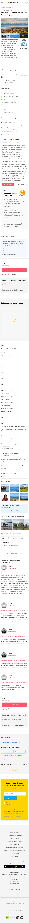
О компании (7, 901)
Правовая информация (11, 903)
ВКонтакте (12, 881)
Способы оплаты (14, 853)
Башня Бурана (16, 742)
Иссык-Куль (5, 742)
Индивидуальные (7, 752)
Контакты (18, 905)
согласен (9, 803)
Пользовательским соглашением (12, 813)
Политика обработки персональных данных (14, 850)
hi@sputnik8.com (14, 883)
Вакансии (21, 903)
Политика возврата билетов (14, 841)
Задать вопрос (8, 184)
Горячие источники (16, 755)
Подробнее (21, 184)
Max (18, 881)
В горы (4, 759)
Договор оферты (14, 844)
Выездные (5, 755)
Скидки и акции (14, 838)
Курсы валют (14, 856)
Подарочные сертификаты (14, 835)
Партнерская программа (18, 901)
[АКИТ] (17, 917)
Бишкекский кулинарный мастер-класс (13, 636)
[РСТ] (21, 917)
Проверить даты (14, 270)
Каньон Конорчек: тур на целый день (13, 610)
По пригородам (19, 752)
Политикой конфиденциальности (12, 816)
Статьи (14, 829)
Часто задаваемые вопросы (14, 832)
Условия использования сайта (14, 847)
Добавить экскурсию (14, 889)
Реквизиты (11, 905)
